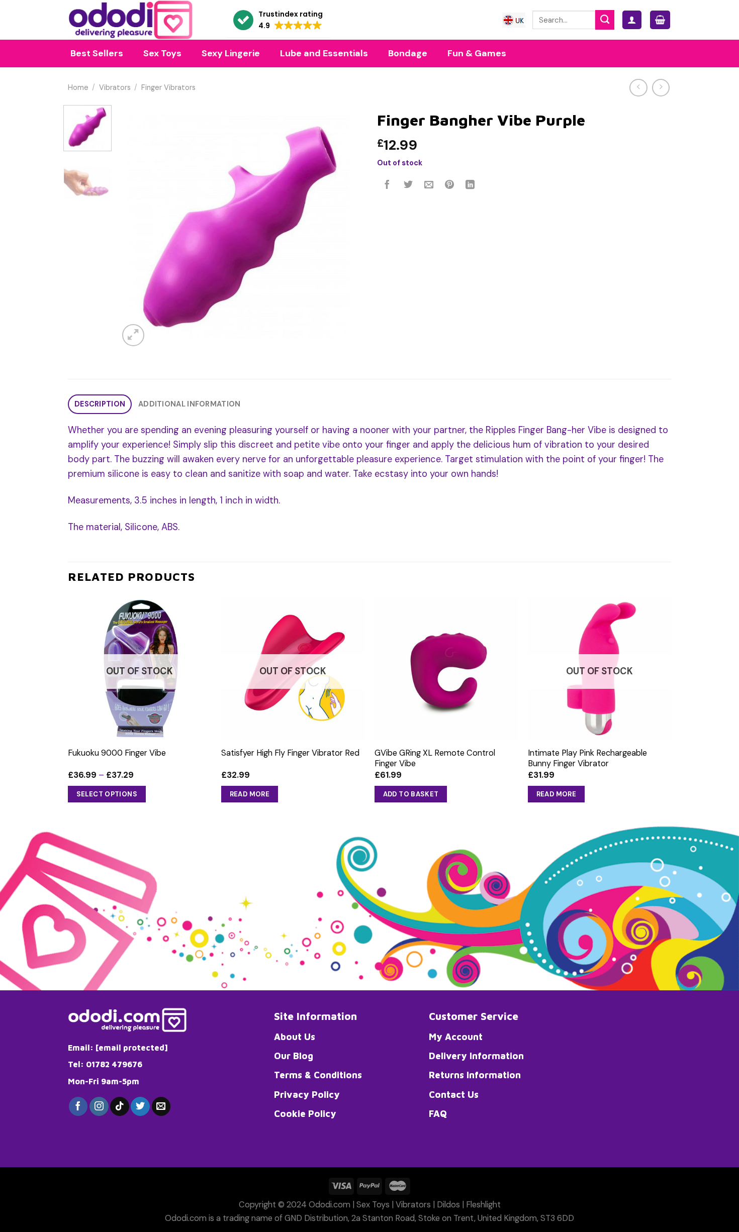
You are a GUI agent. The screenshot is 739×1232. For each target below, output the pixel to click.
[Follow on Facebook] (78, 1106)
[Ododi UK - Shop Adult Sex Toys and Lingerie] (139, 20)
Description (99, 404)
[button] (278, 20)
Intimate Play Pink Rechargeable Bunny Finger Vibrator (587, 758)
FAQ (438, 1113)
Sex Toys (373, 1204)
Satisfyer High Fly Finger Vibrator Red (290, 753)
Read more (250, 794)
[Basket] (660, 20)
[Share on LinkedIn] (470, 185)
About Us (294, 1036)
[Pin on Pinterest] (449, 185)
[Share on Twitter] (408, 185)
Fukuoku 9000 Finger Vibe (117, 753)
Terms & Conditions (318, 1074)
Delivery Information (476, 1055)
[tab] (100, 404)
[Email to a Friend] (428, 185)
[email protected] (132, 1047)
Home (78, 87)
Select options (107, 794)
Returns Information (475, 1074)
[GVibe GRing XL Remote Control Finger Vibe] (446, 668)
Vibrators (115, 87)
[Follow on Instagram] (99, 1106)
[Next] (344, 226)
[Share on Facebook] (387, 185)
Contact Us (454, 1094)
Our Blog (293, 1055)
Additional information (189, 404)
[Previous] (136, 226)
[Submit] (604, 19)
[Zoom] (133, 335)
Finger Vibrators (168, 87)
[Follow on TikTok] (119, 1106)
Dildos (448, 1204)
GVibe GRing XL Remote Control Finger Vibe (435, 758)
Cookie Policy (305, 1113)
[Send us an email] (161, 1106)
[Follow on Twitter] (140, 1106)
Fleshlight (483, 1204)
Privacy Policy (307, 1094)
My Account (456, 1036)
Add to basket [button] (411, 794)
